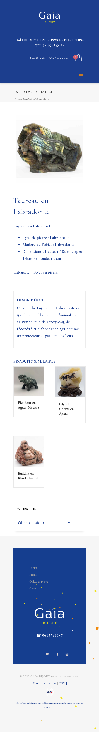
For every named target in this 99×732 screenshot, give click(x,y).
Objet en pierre (45, 272)
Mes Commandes (59, 58)
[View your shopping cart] (78, 58)
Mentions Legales (44, 683)
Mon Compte (37, 58)
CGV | (63, 683)
